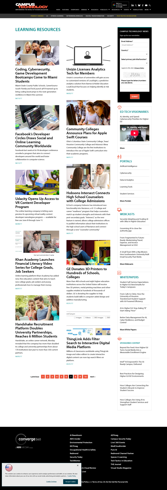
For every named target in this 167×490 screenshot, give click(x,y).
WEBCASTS (127, 214)
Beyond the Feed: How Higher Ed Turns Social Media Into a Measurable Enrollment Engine (134, 350)
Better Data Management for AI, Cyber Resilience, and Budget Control (133, 320)
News (58, 9)
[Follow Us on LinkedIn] (132, 5)
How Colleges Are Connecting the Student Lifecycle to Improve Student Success (134, 388)
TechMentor (75, 460)
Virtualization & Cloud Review (83, 468)
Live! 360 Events (118, 442)
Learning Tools (126, 186)
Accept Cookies (71, 481)
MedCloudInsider (118, 446)
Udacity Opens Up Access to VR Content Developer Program (37, 202)
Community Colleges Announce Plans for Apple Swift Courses (86, 133)
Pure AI (114, 449)
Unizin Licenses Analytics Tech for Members (85, 71)
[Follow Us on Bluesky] (139, 5)
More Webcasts (126, 264)
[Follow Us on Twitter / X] (136, 5)
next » (92, 376)
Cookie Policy (83, 482)
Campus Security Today (121, 438)
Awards (84, 9)
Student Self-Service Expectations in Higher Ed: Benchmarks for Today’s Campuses (134, 284)
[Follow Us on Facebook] (143, 5)
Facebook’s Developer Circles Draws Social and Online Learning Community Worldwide (34, 140)
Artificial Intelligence (128, 166)
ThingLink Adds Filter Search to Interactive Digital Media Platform (88, 343)
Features (65, 9)
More (147, 9)
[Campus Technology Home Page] (31, 6)
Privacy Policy (139, 68)
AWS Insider (75, 438)
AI (47, 16)
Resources (116, 9)
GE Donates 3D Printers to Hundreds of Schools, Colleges (86, 273)
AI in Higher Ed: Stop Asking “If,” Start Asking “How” (133, 309)
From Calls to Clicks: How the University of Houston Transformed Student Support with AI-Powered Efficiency (132, 298)
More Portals (125, 201)
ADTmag (114, 435)
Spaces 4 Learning (119, 457)
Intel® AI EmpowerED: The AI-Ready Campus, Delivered (132, 363)
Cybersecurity (125, 173)
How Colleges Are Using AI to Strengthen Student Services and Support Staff (134, 402)
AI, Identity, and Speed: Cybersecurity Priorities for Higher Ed (134, 119)
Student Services (127, 193)
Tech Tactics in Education (121, 460)
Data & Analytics (127, 180)
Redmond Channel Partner (122, 453)
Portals (126, 161)
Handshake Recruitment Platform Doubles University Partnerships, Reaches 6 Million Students (36, 330)
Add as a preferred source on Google (121, 5)
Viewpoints (75, 9)
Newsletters (138, 9)
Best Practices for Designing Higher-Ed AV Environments (132, 374)
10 (85, 376)
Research (94, 9)
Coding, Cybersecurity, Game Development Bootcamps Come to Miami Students (36, 75)
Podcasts (104, 9)
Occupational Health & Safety (83, 449)
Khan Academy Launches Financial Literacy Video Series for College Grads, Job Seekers (34, 265)
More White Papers (128, 329)
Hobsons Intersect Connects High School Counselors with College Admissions (88, 196)
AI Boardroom (76, 435)
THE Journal (116, 464)
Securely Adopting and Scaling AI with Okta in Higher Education (134, 220)
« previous (34, 376)
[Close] (77, 465)
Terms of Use (97, 482)
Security (110, 16)
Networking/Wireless (74, 16)
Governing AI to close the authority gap (131, 229)
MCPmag (74, 446)
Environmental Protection (81, 442)
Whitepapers (129, 277)
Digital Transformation (95, 16)
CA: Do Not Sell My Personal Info (115, 482)
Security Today (76, 457)
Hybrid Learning (57, 16)
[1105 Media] (29, 460)
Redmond (74, 453)
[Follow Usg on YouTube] (146, 5)
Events (126, 9)
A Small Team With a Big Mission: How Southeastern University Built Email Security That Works (134, 254)
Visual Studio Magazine (121, 468)
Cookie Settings (51, 481)
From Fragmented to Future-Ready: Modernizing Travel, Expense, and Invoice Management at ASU (132, 241)
